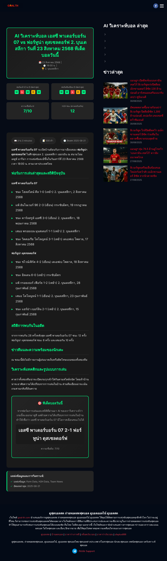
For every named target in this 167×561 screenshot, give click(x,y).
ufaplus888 (120, 534)
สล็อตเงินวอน (88, 534)
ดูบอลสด (45, 534)
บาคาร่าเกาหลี (72, 534)
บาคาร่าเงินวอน (105, 534)
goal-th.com (24, 517)
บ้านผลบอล (57, 534)
